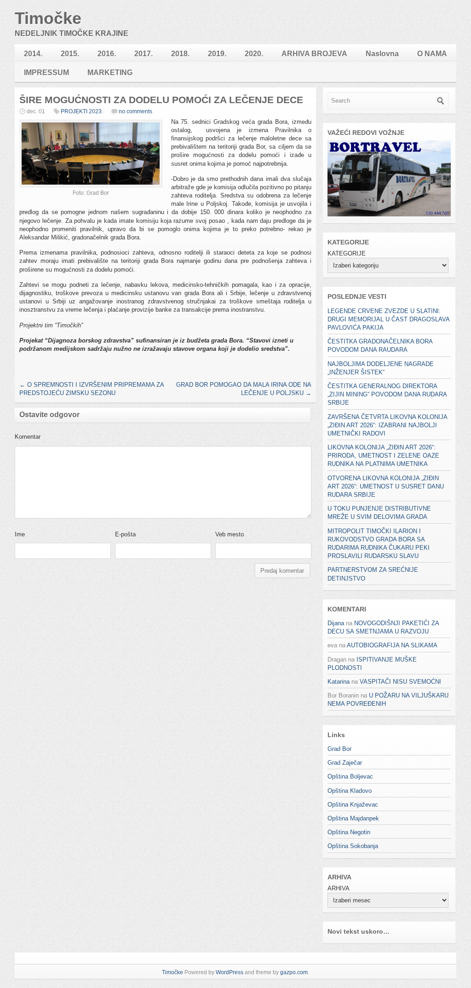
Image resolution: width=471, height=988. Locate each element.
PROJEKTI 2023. (82, 111)
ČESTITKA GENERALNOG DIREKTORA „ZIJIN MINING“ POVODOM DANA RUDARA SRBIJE (387, 394)
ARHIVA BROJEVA (314, 54)
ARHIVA (338, 888)
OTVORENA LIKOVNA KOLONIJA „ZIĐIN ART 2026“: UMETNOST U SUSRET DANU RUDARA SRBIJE (385, 486)
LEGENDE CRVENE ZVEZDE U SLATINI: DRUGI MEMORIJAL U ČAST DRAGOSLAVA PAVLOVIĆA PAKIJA (388, 319)
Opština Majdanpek (353, 818)
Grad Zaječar (344, 762)
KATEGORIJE (346, 253)
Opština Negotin (348, 832)
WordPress (229, 972)
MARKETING (109, 72)
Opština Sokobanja (352, 846)
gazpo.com (294, 972)
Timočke (48, 18)
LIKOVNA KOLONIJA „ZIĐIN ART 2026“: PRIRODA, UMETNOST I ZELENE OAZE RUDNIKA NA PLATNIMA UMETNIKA (383, 455)
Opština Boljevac (350, 776)
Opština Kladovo (349, 790)
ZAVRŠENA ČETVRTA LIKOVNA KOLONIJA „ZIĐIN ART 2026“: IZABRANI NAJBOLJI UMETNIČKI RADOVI (387, 425)
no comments (135, 111)
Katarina (338, 681)
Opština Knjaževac (352, 804)
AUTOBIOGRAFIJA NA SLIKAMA (392, 645)
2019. (217, 54)
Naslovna (382, 54)
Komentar (27, 436)
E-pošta (125, 534)
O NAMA (432, 54)
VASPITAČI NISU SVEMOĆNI (400, 681)
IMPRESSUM (46, 72)
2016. (107, 54)
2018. (180, 54)
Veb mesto (229, 534)
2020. (254, 54)
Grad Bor (339, 748)
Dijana (335, 623)
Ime (20, 534)
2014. (33, 54)
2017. (143, 54)
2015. (70, 54)
